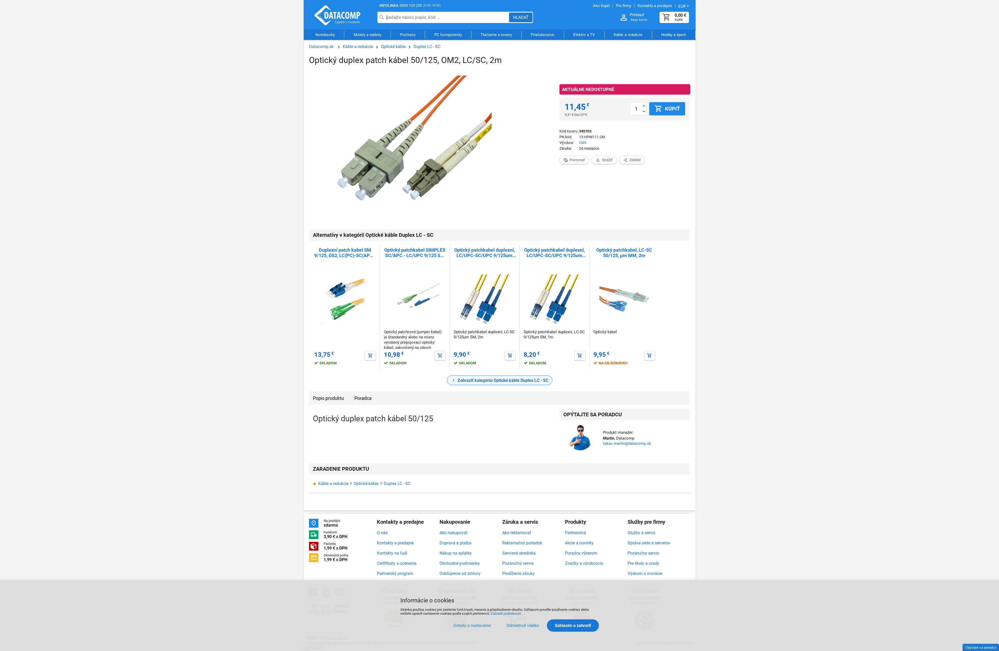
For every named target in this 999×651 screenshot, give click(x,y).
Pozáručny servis (643, 553)
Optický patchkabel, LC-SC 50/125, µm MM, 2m (624, 252)
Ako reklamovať (516, 532)
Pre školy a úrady (643, 563)
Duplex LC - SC (426, 46)
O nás (382, 532)
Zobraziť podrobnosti (505, 613)
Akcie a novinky (579, 542)
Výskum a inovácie (645, 573)
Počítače (408, 34)
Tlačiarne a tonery (496, 34)
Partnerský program (395, 573)
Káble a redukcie (628, 34)
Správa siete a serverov (649, 542)
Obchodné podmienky (460, 563)
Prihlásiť (637, 15)
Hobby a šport (673, 34)
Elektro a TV (584, 34)
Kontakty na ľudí (392, 553)
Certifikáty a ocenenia (397, 563)
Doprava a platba (455, 542)
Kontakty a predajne (395, 542)
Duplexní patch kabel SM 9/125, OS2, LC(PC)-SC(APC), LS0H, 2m (345, 252)
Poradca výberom (581, 553)
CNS (582, 143)
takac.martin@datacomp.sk (627, 443)
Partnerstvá (575, 532)
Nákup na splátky (456, 553)
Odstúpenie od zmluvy (460, 573)
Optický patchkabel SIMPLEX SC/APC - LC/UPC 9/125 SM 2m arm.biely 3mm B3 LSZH (414, 252)
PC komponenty (448, 34)
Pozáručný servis (518, 563)
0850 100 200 (411, 5)
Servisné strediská (519, 553)
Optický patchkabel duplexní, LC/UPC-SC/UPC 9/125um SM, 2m (484, 252)
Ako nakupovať (454, 532)
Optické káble (393, 46)
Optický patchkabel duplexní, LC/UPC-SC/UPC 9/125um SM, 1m (554, 252)
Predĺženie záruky (518, 573)
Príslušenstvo (542, 34)
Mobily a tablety (367, 34)
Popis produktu (328, 398)
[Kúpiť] (370, 355)
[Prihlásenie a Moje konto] (624, 18)
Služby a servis (641, 532)
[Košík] (666, 17)
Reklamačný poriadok (522, 542)
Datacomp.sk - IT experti (338, 15)
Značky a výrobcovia (584, 563)
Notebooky (325, 34)
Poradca (363, 398)
